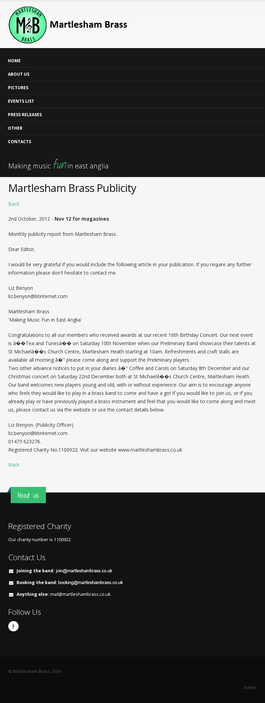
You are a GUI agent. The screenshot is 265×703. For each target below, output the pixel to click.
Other (15, 128)
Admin (250, 688)
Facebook (13, 626)
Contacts (19, 142)
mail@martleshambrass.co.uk (80, 594)
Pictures (18, 88)
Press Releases (25, 115)
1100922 (62, 540)
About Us (18, 74)
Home (14, 61)
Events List (21, 101)
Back (13, 204)
